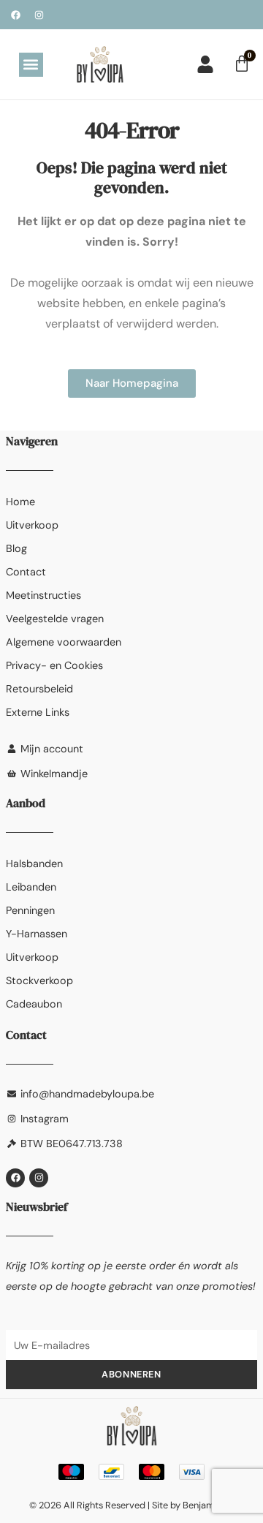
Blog (16, 548)
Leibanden (31, 886)
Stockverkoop (39, 980)
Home (20, 501)
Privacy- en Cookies (54, 665)
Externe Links (37, 712)
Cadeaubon (34, 1003)
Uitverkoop (32, 525)
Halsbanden (34, 863)
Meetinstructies (43, 595)
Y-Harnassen (36, 933)
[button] (31, 65)
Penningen (30, 910)
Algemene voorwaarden (63, 642)
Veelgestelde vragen (55, 618)
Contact (26, 571)
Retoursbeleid (39, 688)
